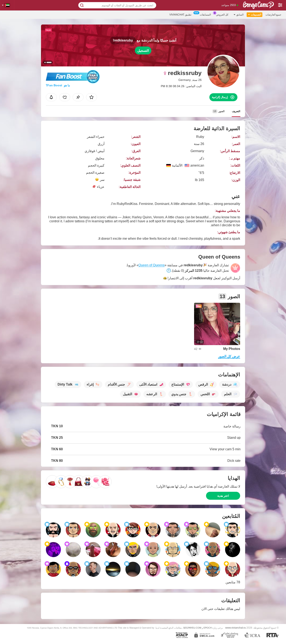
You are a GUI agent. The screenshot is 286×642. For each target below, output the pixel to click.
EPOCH (208, 627)
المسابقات (205, 14)
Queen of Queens (151, 265)
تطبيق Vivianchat (180, 14)
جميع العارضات (273, 14)
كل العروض (222, 14)
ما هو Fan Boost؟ (58, 85)
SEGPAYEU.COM (192, 627)
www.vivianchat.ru (235, 627)
